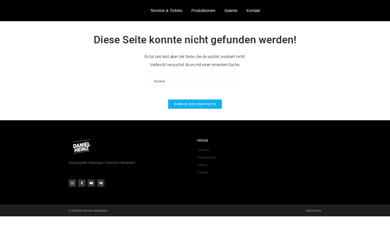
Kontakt (253, 10)
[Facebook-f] (82, 183)
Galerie (230, 10)
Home (202, 140)
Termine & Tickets (166, 10)
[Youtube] (91, 183)
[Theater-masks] (100, 183)
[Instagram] (72, 183)
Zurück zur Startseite (195, 104)
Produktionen (203, 10)
